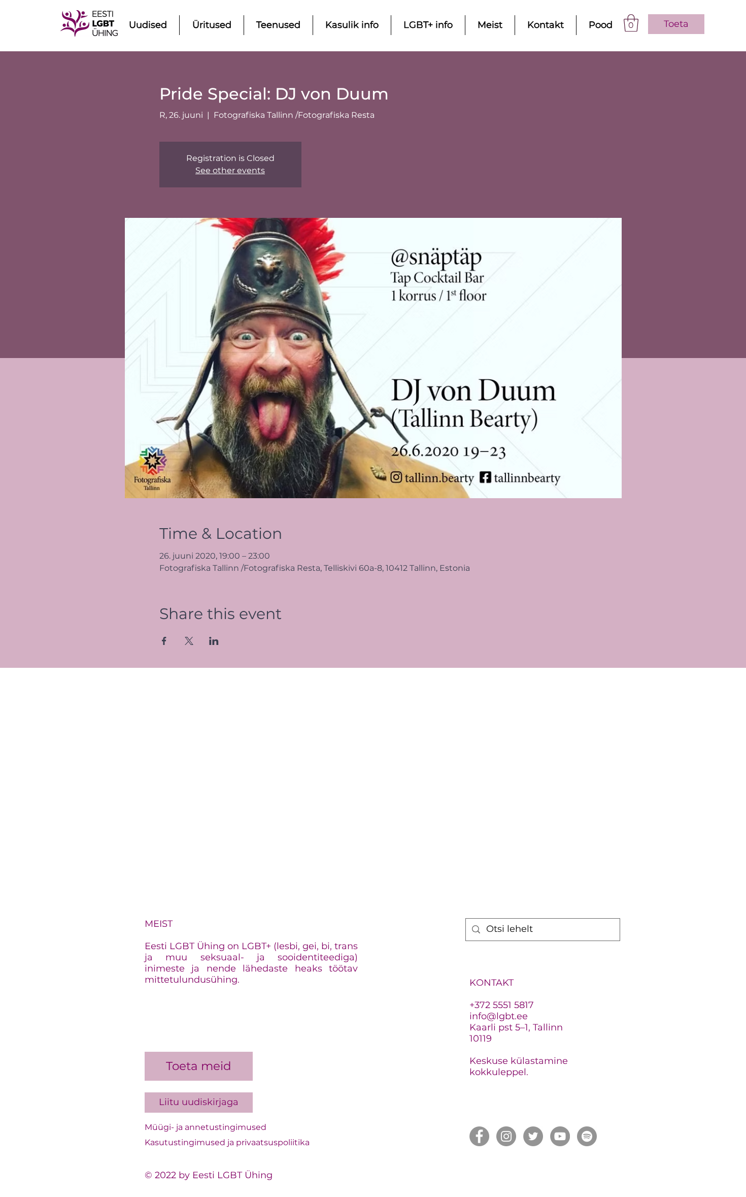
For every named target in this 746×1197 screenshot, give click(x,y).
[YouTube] (560, 1136)
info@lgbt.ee (498, 1016)
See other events (230, 170)
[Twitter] (533, 1136)
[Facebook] (479, 1136)
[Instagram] (506, 1136)
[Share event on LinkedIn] (214, 641)
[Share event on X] (189, 641)
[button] (631, 23)
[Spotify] (587, 1136)
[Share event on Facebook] (164, 641)
